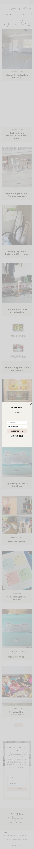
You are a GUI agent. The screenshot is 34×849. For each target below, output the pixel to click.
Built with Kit (17, 435)
